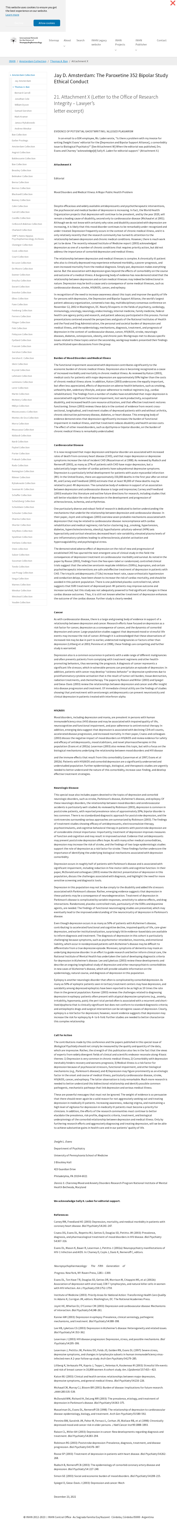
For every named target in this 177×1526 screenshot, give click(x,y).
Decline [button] (19, 23)
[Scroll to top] (169, 1518)
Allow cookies (47, 23)
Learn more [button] (12, 14)
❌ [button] (173, 3)
